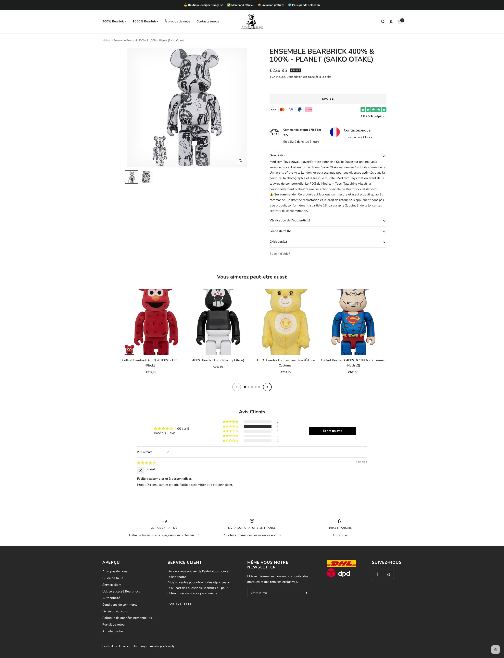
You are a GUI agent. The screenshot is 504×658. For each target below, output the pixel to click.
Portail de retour (114, 624)
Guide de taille (112, 578)
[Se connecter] (391, 21)
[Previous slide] (236, 387)
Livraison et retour (115, 611)
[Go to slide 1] (245, 387)
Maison (106, 40)
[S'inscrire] (305, 592)
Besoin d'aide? (280, 254)
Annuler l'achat (113, 631)
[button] (231, 426)
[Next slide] (267, 387)
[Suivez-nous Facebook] (377, 574)
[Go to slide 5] (259, 387)
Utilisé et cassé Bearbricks (121, 591)
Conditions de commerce (119, 604)
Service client (111, 585)
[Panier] (400, 21)
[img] (146, 463)
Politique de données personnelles (127, 618)
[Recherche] (383, 21)
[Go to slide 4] (256, 387)
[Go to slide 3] (252, 387)
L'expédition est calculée (302, 77)
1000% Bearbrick (145, 21)
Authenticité (111, 598)
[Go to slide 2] (248, 387)
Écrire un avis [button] (332, 431)
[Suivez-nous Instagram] (388, 574)
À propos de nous (177, 21)
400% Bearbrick (114, 21)
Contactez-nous (207, 21)
